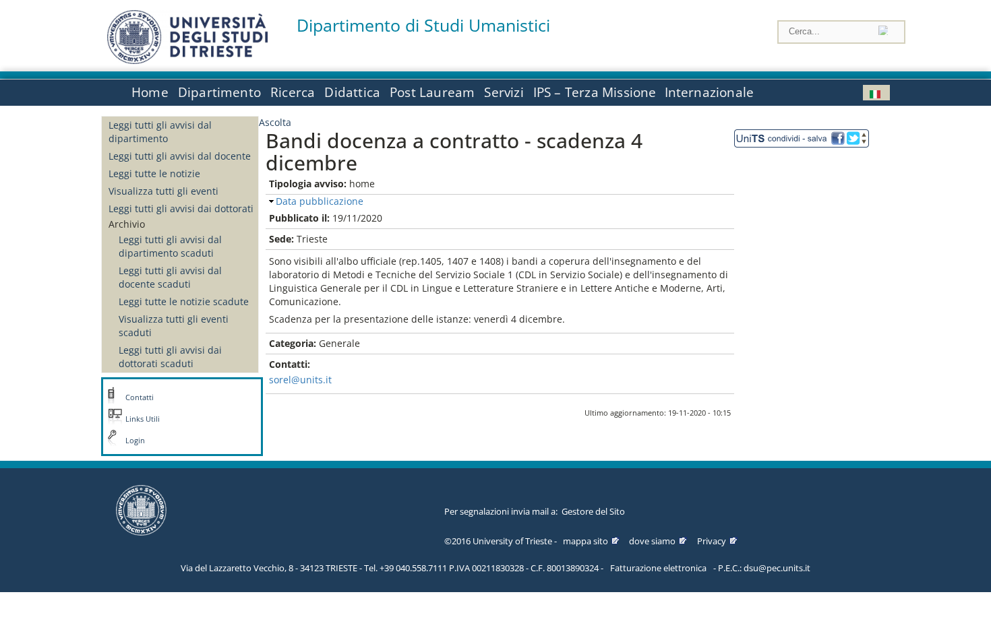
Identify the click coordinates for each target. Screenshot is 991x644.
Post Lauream (432, 92)
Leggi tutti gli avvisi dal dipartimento (160, 132)
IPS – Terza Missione (595, 92)
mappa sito (585, 541)
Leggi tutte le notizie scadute (184, 301)
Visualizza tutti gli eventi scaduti (174, 326)
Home (150, 92)
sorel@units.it (300, 379)
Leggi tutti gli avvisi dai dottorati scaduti (170, 357)
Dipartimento (219, 92)
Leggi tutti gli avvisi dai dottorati (181, 208)
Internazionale (709, 92)
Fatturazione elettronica (658, 568)
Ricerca (292, 92)
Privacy (711, 541)
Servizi (503, 92)
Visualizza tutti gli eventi (163, 191)
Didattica (352, 92)
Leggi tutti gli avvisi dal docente (180, 156)
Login (135, 440)
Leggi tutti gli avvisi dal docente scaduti (170, 277)
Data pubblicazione (319, 201)
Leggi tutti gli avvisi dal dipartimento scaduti (170, 246)
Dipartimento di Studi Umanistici (423, 25)
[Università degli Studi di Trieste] (187, 60)
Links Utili (142, 419)
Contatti (139, 397)
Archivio (127, 224)
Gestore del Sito (593, 511)
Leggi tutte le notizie (154, 173)
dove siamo (652, 541)
